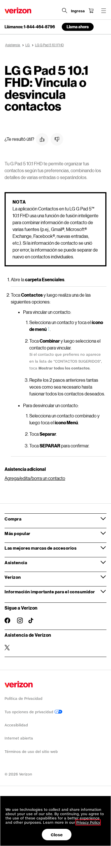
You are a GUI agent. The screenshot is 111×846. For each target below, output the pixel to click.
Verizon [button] (13, 577)
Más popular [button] (17, 533)
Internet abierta (19, 738)
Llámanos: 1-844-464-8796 (30, 27)
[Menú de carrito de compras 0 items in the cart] (91, 10)
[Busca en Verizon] (64, 10)
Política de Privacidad (23, 698)
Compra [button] (13, 518)
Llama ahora (78, 26)
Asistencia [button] (16, 562)
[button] (42, 139)
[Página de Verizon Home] (18, 10)
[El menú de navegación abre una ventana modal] (103, 10)
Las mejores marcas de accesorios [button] (41, 547)
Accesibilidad (16, 725)
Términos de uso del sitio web (31, 751)
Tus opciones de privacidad (29, 712)
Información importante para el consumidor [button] (50, 591)
